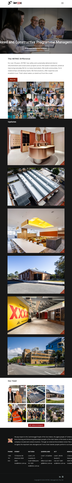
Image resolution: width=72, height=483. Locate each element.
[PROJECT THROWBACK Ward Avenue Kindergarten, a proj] (55, 394)
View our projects (36, 35)
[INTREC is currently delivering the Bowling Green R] (36, 413)
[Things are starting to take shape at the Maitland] (36, 394)
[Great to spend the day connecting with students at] (17, 394)
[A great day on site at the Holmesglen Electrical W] (17, 413)
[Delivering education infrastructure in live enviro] (55, 413)
